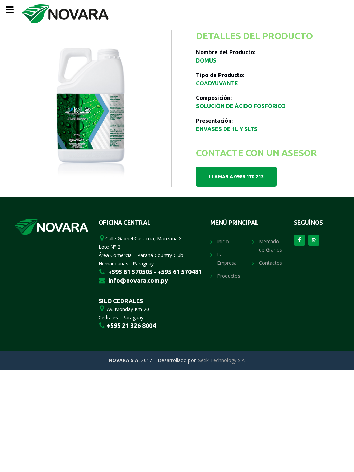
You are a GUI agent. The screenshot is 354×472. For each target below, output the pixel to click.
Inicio (223, 241)
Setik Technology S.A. (222, 360)
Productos (228, 276)
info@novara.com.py (138, 280)
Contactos (270, 262)
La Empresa (227, 258)
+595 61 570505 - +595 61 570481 (155, 271)
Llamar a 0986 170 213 (236, 176)
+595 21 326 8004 (130, 325)
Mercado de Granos (270, 245)
